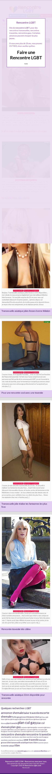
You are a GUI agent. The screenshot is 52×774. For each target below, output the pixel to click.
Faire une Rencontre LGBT (26, 55)
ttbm (17, 745)
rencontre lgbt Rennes (28, 731)
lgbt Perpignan (14, 719)
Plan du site (26, 767)
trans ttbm (33, 742)
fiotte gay (16, 717)
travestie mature (43, 742)
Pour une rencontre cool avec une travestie (22, 393)
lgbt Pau (7, 719)
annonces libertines (40, 751)
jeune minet (34, 717)
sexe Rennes (12, 740)
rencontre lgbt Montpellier (29, 727)
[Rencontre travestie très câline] (26, 563)
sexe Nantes (15, 737)
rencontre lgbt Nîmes (7, 729)
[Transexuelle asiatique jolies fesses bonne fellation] (26, 248)
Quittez (26, 63)
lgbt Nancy (42, 717)
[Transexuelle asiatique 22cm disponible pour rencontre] (26, 657)
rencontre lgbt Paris (20, 729)
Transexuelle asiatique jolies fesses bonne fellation (25, 311)
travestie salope (7, 745)
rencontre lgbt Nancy (44, 727)
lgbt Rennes (29, 719)
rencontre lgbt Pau (32, 729)
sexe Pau (36, 737)
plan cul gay (27, 722)
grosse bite (25, 717)
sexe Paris (30, 737)
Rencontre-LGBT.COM (14, 761)
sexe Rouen (19, 740)
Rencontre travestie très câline (16, 629)
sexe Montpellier (6, 737)
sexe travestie (31, 739)
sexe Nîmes (22, 737)
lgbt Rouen (36, 719)
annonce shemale (12, 712)
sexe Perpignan (43, 737)
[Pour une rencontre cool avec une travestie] (26, 346)
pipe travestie (12, 723)
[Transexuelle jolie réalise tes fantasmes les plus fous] (26, 442)
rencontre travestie (38, 734)
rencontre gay (21, 751)
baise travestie (31, 712)
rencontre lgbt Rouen (41, 731)
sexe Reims (4, 740)
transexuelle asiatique (19, 742)
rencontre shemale (13, 734)
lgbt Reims (22, 719)
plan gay (15, 727)
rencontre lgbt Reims (14, 731)
